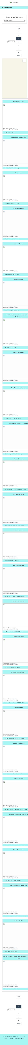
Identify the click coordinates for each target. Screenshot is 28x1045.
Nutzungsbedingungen (19, 1038)
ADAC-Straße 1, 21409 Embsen (12, 310)
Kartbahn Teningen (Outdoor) (18, 672)
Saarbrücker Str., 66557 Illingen (12, 560)
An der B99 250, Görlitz (10, 132)
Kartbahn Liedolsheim (18, 208)
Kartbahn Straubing (19, 636)
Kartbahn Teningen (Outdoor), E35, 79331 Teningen (16, 702)
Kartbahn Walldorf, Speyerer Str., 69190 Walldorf (15, 738)
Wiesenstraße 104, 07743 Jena (12, 203)
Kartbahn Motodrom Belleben (18, 387)
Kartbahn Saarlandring (18, 530)
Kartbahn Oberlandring (18, 459)
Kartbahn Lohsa (18, 244)
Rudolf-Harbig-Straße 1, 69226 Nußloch (13, 454)
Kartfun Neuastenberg (18, 849)
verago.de (9, 1036)
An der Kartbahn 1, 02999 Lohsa (12, 274)
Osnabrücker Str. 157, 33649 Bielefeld (13, 773)
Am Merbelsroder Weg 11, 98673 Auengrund (14, 631)
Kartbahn (14, 128)
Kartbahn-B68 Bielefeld (18, 743)
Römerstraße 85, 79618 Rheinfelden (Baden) (14, 525)
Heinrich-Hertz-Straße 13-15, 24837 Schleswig (15, 596)
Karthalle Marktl (18, 920)
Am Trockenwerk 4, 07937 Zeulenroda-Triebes (15, 489)
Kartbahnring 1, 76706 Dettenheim (12, 239)
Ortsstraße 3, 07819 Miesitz (11, 347)
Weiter (18, 55)
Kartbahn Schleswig (18, 565)
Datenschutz (22, 1036)
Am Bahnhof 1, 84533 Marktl (11, 951)
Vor (19, 28)
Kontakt (11, 1038)
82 (18, 52)
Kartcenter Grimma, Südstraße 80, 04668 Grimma (16, 809)
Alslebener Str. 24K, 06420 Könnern (13, 418)
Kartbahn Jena (18, 172)
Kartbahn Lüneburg (18, 279)
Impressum (15, 1036)
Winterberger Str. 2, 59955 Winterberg (13, 880)
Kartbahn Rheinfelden (18, 494)
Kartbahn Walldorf (18, 707)
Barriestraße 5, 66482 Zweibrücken (12, 989)
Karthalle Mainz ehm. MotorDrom (18, 885)
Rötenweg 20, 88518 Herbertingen (12, 168)
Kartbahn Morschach (18, 352)
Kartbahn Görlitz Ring (18, 101)
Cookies (6, 1038)
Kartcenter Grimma (18, 778)
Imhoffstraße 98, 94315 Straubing (12, 667)
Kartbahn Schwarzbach (18, 601)
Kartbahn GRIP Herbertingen (18, 137)
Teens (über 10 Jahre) (13, 129)
